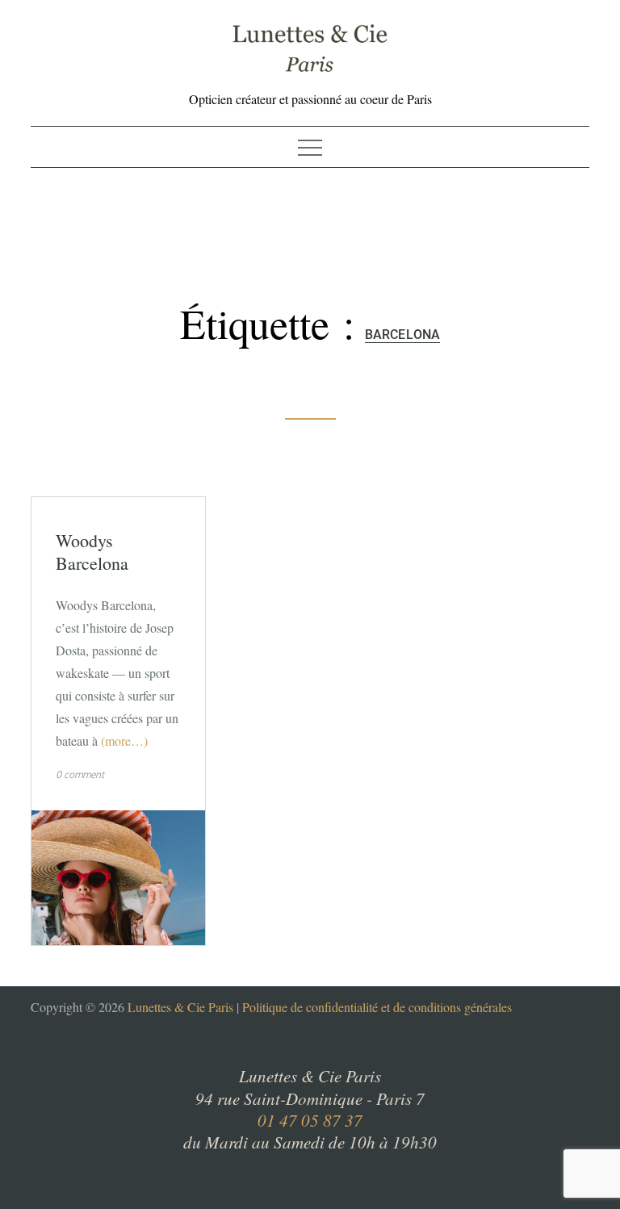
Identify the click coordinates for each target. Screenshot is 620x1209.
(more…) (124, 740)
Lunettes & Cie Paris (180, 1006)
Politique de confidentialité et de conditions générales (377, 1006)
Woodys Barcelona (92, 552)
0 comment (80, 774)
